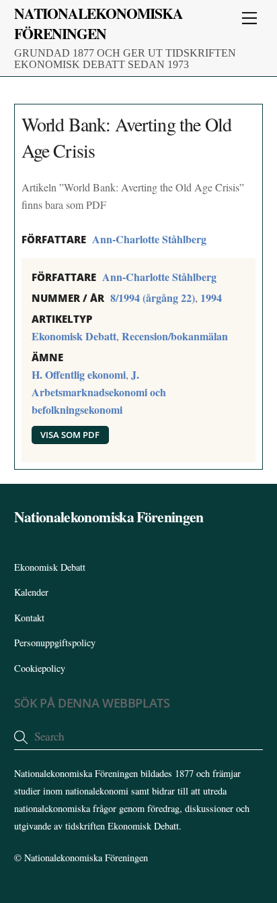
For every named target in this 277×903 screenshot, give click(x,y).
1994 (211, 297)
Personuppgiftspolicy (54, 642)
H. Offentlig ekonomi (79, 374)
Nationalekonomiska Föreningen (86, 857)
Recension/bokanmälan (175, 336)
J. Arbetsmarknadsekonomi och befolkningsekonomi (99, 392)
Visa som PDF (70, 435)
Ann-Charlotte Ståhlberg (149, 239)
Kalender (31, 592)
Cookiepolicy (39, 668)
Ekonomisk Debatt (74, 336)
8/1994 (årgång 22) (152, 297)
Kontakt (29, 617)
